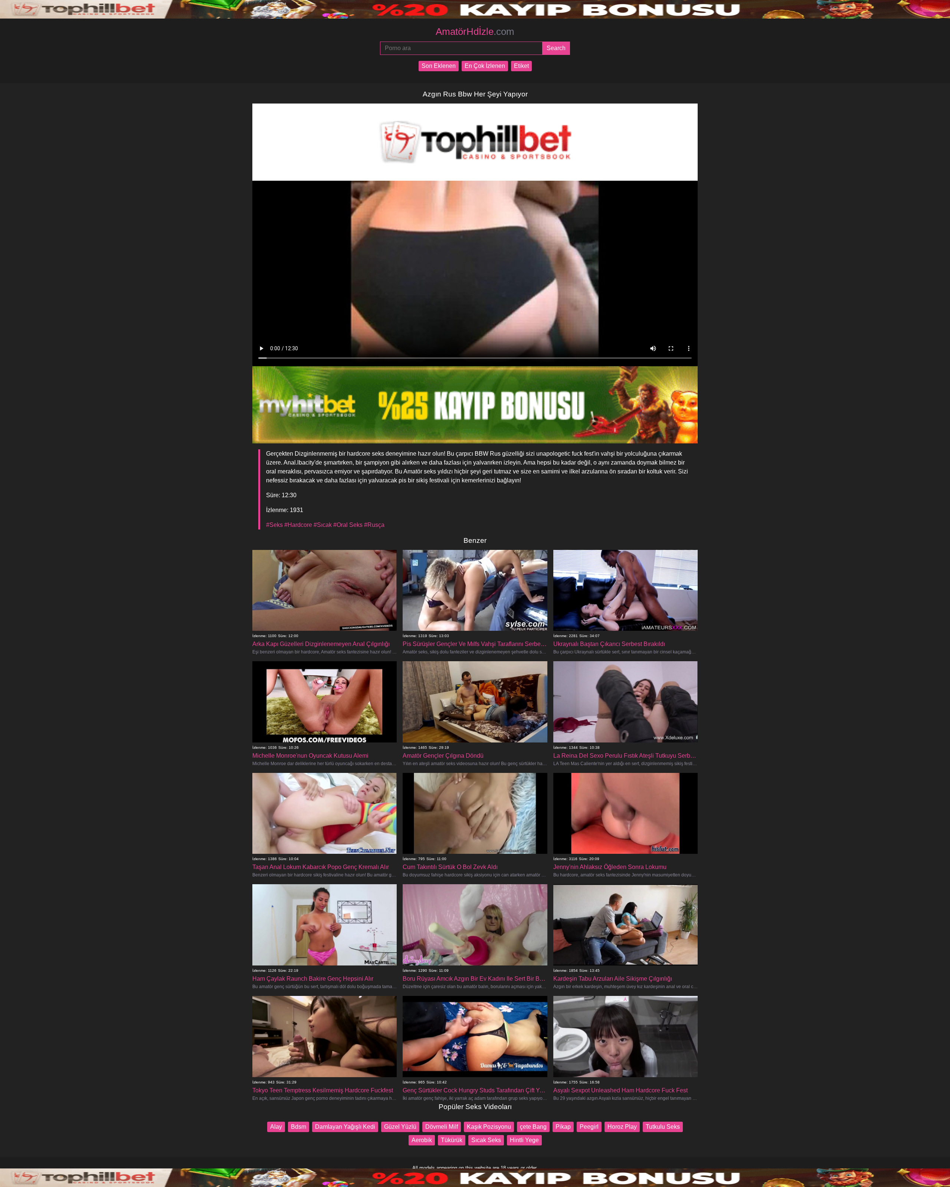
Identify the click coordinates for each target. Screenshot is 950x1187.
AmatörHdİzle (475, 31)
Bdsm (298, 1127)
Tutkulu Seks (663, 1127)
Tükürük (451, 1140)
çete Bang (533, 1127)
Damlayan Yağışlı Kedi (345, 1127)
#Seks (274, 525)
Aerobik (422, 1140)
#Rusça (374, 525)
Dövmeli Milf (441, 1127)
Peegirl (589, 1127)
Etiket (521, 66)
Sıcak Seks (486, 1140)
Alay (276, 1127)
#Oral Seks (348, 525)
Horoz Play (622, 1127)
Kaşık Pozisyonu (489, 1127)
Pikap (563, 1127)
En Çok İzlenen (485, 66)
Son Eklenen (439, 66)
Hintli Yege (524, 1140)
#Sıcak (323, 525)
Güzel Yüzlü (400, 1127)
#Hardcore (298, 525)
